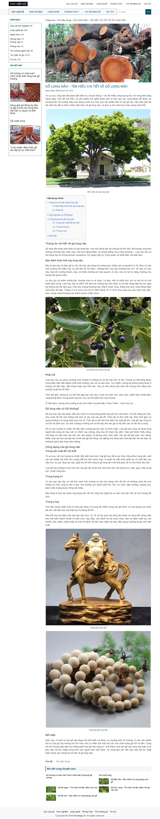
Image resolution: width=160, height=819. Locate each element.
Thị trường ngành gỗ (20, 50)
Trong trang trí (60, 227)
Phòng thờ (15, 46)
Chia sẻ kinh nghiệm (19, 26)
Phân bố (57, 210)
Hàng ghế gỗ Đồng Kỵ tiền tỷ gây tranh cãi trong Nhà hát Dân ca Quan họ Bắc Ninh (24, 109)
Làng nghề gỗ (16, 30)
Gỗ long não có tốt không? (60, 215)
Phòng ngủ (15, 42)
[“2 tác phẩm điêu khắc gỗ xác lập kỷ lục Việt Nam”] (25, 134)
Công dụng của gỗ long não (60, 219)
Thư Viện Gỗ (18, 3)
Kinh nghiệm (87, 4)
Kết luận (52, 236)
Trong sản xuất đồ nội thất (66, 222)
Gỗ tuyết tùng (17, 120)
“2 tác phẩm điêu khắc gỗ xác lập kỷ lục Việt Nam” (23, 149)
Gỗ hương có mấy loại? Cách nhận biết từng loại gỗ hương (25, 76)
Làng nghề (101, 4)
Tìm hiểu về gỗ (64, 20)
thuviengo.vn (80, 815)
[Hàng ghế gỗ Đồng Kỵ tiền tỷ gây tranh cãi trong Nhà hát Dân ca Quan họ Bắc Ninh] (25, 92)
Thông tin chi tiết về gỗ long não (62, 202)
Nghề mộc (15, 34)
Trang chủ (50, 20)
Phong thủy (116, 4)
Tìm (148, 12)
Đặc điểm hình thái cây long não (68, 206)
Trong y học (59, 231)
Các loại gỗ (72, 4)
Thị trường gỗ (133, 4)
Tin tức (147, 4)
